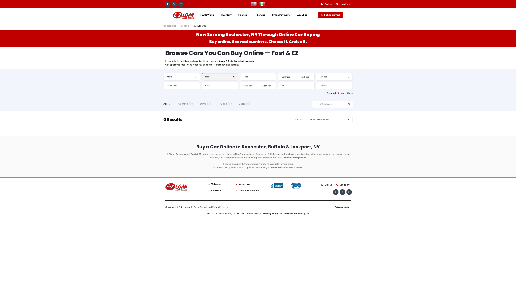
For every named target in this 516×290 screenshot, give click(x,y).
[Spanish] (262, 4)
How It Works (207, 15)
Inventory (226, 15)
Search (185, 25)
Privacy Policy (271, 213)
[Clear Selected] (233, 77)
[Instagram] (181, 4)
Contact (216, 190)
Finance (242, 15)
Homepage (169, 25)
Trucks (225, 104)
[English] (254, 4)
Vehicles (216, 184)
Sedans (185, 104)
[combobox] (181, 76)
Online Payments (281, 15)
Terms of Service (249, 190)
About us (302, 15)
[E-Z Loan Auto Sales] (183, 15)
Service (261, 15)
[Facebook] (167, 4)
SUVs (205, 104)
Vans (244, 104)
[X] (174, 4)
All (167, 104)
